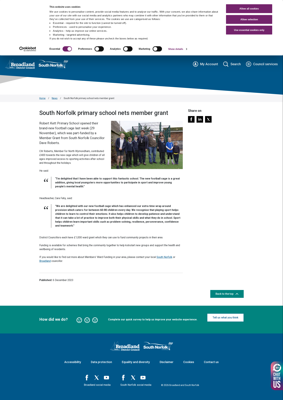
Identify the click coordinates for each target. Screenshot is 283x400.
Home (42, 98)
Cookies (188, 362)
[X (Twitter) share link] (208, 119)
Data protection (101, 362)
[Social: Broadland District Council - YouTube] (106, 378)
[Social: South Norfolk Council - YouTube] (143, 378)
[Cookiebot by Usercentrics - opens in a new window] (27, 49)
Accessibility (72, 362)
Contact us (211, 362)
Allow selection (249, 19)
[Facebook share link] (191, 119)
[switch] (99, 48)
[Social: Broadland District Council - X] (97, 378)
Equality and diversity (136, 362)
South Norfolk (164, 257)
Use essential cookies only (249, 30)
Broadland (45, 261)
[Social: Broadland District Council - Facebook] (87, 378)
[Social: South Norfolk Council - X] (133, 378)
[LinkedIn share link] (200, 119)
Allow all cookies (249, 8)
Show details (175, 49)
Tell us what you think (225, 317)
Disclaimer (166, 362)
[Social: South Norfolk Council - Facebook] (123, 378)
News (54, 98)
